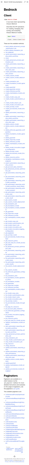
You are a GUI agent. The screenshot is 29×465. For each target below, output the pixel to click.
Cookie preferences (19, 461)
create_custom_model (12, 75)
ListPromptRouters (11, 439)
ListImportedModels (11, 425)
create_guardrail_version (12, 89)
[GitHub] (14, 457)
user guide (16, 388)
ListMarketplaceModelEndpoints (15, 429)
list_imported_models (12, 285)
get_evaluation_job (11, 204)
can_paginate (9, 52)
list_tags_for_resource (12, 307)
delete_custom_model (12, 124)
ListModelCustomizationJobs (14, 433)
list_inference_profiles (12, 287)
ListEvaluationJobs (11, 421)
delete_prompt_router (12, 151)
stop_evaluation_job (11, 338)
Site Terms (11, 461)
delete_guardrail (10, 138)
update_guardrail (10, 363)
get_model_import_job (12, 225)
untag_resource (10, 345)
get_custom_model (11, 200)
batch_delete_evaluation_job (14, 50)
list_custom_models (11, 270)
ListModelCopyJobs (11, 431)
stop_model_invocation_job (13, 342)
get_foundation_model (12, 206)
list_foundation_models (12, 281)
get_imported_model (11, 213)
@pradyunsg (18, 460)
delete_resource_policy (12, 157)
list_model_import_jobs (12, 297)
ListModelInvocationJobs (13, 437)
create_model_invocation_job (14, 104)
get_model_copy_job (11, 221)
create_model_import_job (13, 103)
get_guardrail (9, 211)
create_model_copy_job (12, 97)
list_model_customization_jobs (14, 295)
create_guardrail (10, 87)
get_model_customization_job (14, 223)
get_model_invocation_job (13, 227)
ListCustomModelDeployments (14, 414)
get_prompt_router (11, 235)
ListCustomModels (11, 416)
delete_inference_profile (12, 141)
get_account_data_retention (13, 167)
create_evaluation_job (12, 81)
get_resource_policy (11, 240)
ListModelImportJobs (11, 435)
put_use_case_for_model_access (15, 320)
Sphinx (11, 460)
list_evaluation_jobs (11, 275)
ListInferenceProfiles (11, 427)
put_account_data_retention (13, 308)
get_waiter (8, 244)
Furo (23, 460)
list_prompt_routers (11, 301)
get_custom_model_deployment (15, 202)
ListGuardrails (9, 423)
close (7, 58)
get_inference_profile (11, 215)
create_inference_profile (12, 91)
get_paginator (9, 233)
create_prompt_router (12, 106)
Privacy (7, 461)
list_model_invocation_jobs (13, 299)
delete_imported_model (12, 139)
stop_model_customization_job (14, 340)
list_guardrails (9, 283)
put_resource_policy (11, 318)
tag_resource (9, 343)
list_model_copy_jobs (12, 293)
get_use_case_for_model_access (15, 242)
